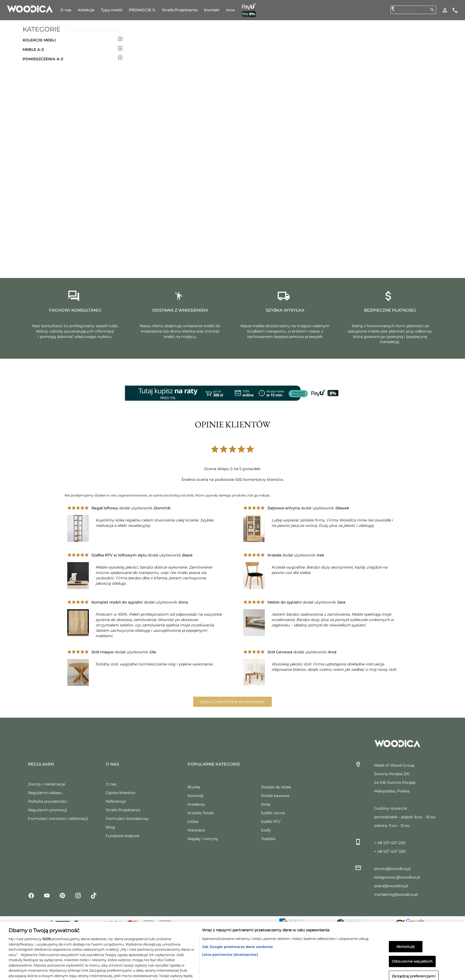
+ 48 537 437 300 (390, 851)
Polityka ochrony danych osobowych (67, 966)
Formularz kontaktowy (127, 818)
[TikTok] (93, 895)
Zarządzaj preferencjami (414, 955)
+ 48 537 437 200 (390, 842)
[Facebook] (31, 895)
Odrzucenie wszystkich (412, 941)
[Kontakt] (455, 10)
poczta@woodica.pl (392, 868)
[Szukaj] (432, 10)
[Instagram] (78, 895)
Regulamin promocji (47, 810)
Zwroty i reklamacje (46, 784)
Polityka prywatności (47, 801)
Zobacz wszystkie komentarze (232, 702)
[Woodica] (30, 8)
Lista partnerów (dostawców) (230, 934)
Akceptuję (405, 926)
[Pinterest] (62, 895)
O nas (111, 784)
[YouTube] (47, 895)
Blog (110, 827)
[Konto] (445, 10)
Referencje (116, 801)
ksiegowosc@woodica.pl (397, 877)
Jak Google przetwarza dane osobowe (237, 926)
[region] (232, 940)
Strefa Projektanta (123, 810)
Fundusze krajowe (122, 835)
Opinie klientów (120, 792)
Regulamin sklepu (45, 792)
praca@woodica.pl (391, 885)
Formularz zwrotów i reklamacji (58, 818)
